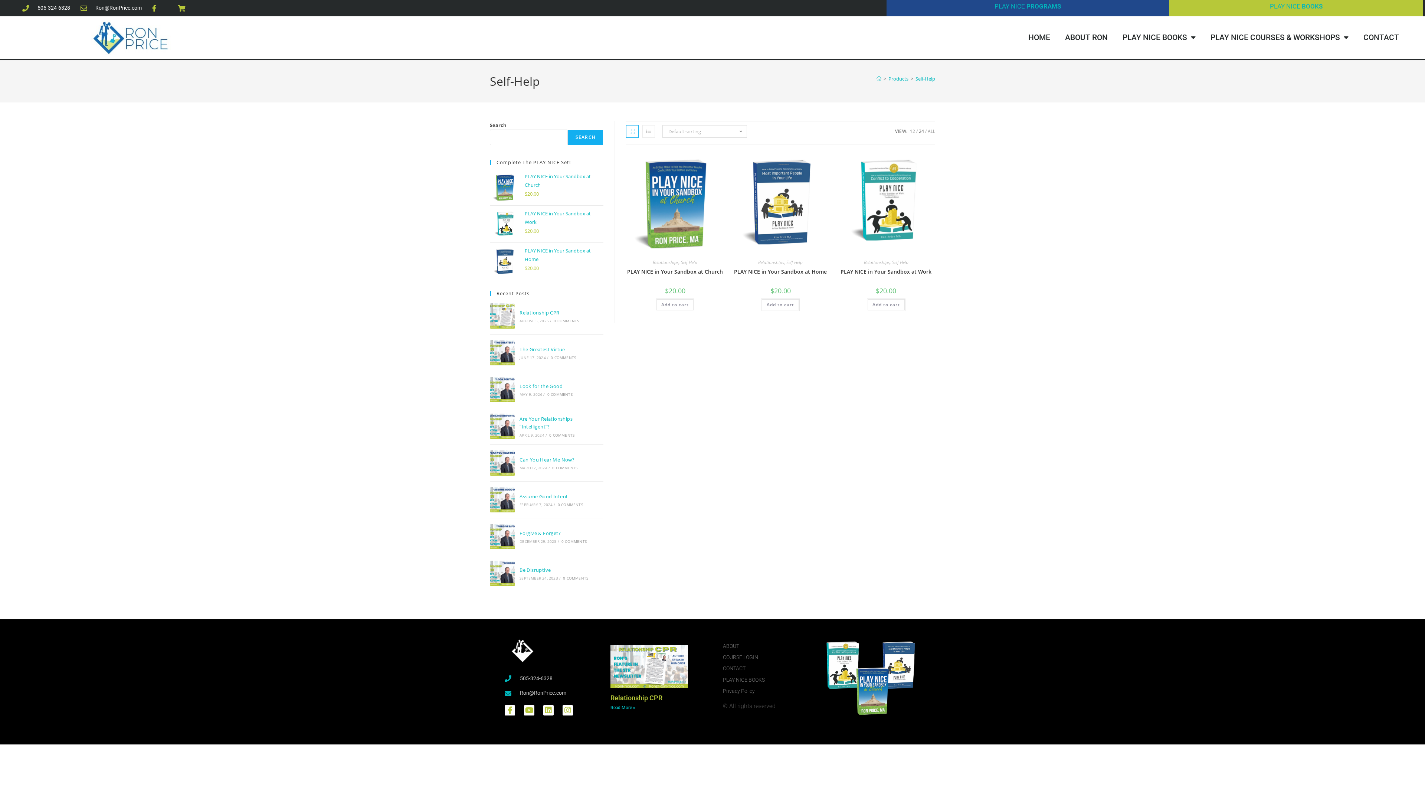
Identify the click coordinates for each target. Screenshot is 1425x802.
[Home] (879, 78)
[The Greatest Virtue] (502, 352)
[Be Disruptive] (502, 573)
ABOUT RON (1086, 37)
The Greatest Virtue (542, 349)
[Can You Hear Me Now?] (502, 463)
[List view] (648, 131)
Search (498, 125)
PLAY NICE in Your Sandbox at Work (886, 271)
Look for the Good (541, 386)
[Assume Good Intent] (502, 499)
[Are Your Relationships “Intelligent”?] (502, 426)
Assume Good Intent (544, 496)
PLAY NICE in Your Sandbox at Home (780, 271)
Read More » (622, 707)
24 (921, 131)
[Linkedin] (548, 710)
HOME (1039, 37)
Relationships (666, 262)
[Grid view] (632, 131)
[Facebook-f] (510, 710)
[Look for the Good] (502, 389)
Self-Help (925, 78)
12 (912, 131)
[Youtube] (529, 710)
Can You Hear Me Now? (547, 459)
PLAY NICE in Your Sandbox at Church (675, 271)
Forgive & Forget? (540, 533)
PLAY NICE (1028, 6)
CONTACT (1381, 37)
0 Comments (566, 320)
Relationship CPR (539, 312)
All (931, 131)
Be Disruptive (535, 570)
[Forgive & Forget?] (502, 536)
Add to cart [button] (675, 304)
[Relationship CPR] (502, 316)
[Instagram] (568, 710)
